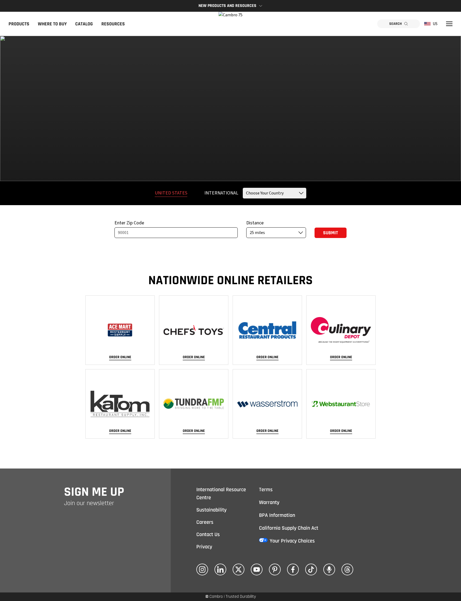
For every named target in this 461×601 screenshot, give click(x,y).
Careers (204, 522)
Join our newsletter (89, 503)
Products (19, 24)
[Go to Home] (230, 24)
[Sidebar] (449, 24)
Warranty (269, 502)
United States (171, 193)
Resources (113, 24)
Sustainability (211, 509)
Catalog (84, 24)
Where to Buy (52, 24)
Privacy (204, 546)
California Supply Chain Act (288, 528)
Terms (266, 489)
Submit (330, 233)
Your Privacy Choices (292, 540)
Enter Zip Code (129, 223)
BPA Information (277, 515)
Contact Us (208, 534)
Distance (255, 223)
